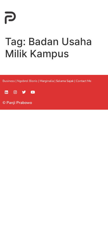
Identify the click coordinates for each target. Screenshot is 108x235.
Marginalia (47, 81)
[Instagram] (15, 92)
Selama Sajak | (66, 81)
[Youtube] (32, 92)
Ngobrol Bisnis (27, 81)
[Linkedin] (6, 92)
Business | (10, 81)
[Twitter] (24, 92)
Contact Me (83, 81)
